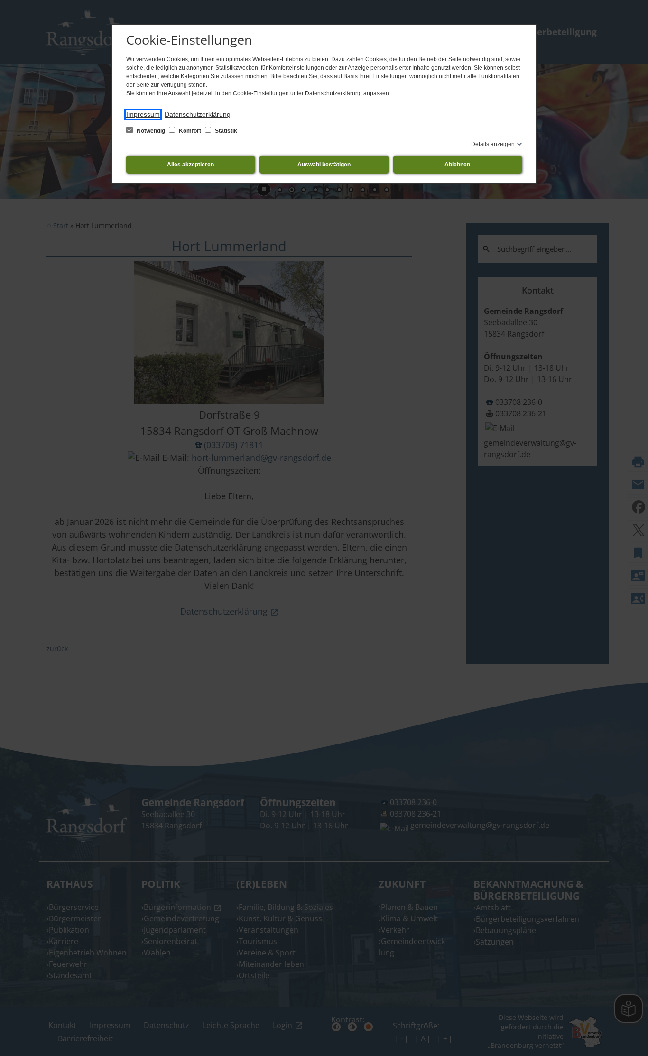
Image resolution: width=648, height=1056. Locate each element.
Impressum (143, 114)
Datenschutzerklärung (198, 114)
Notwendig (151, 131)
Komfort (190, 131)
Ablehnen (457, 164)
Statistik (225, 131)
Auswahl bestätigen (324, 164)
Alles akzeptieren (190, 164)
